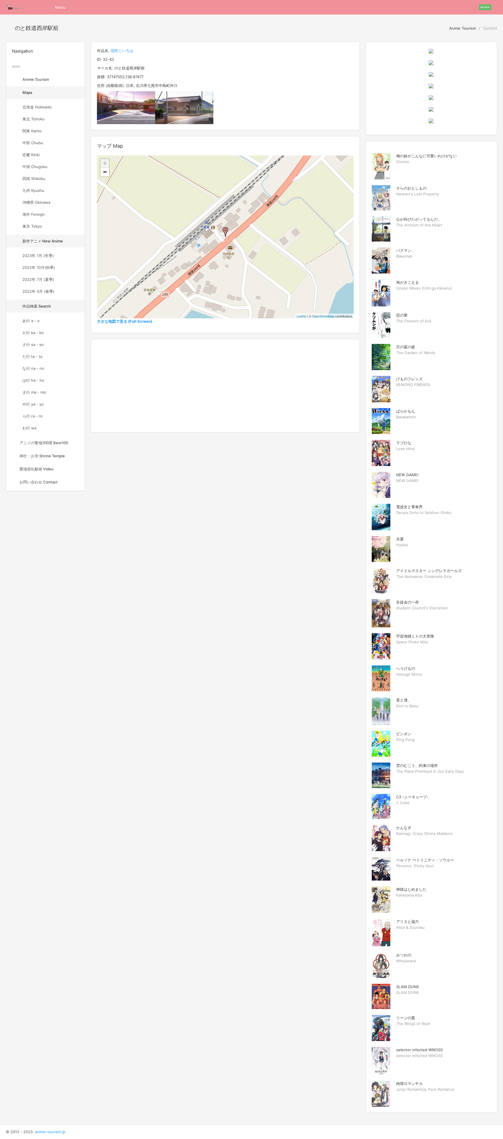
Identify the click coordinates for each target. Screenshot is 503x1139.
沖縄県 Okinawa (36, 202)
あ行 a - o (31, 320)
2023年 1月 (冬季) (38, 255)
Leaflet (301, 316)
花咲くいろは (122, 50)
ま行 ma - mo (34, 392)
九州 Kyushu (33, 190)
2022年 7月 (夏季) (38, 279)
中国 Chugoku (34, 166)
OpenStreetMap (323, 316)
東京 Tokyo (32, 226)
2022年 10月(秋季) (38, 267)
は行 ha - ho (33, 380)
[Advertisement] (225, 385)
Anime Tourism (462, 28)
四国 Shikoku (33, 178)
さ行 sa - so (33, 344)
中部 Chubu (32, 142)
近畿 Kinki (31, 154)
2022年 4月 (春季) (38, 291)
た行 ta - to (32, 356)
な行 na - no (33, 368)
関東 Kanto (32, 130)
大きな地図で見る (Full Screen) (124, 321)
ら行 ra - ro (32, 416)
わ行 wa (29, 428)
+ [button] (105, 163)
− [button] (105, 172)
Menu (60, 7)
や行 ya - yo (33, 404)
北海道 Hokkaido (37, 107)
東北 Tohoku (33, 119)
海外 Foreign (33, 214)
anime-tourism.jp (50, 1131)
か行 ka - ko (33, 332)
